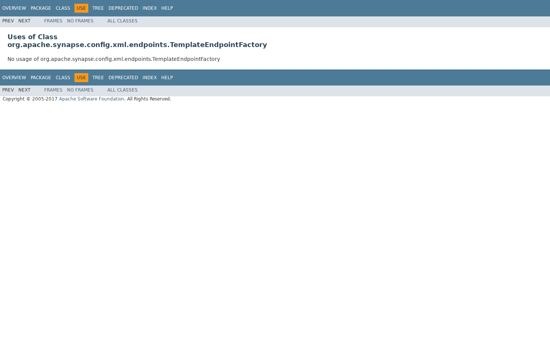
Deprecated (123, 8)
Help (167, 8)
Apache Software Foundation (91, 99)
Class (63, 8)
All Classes (122, 21)
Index (150, 8)
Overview (14, 8)
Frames (53, 21)
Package (41, 8)
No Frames (80, 21)
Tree (98, 8)
